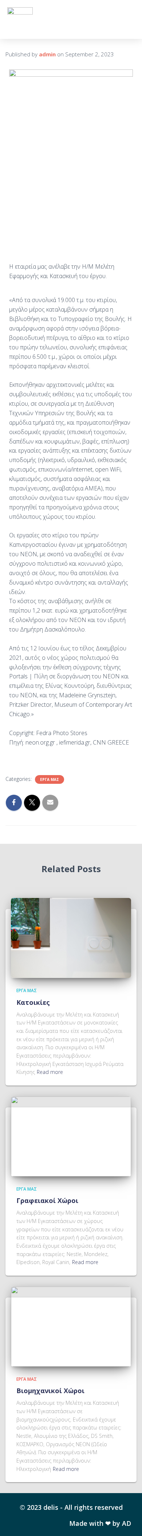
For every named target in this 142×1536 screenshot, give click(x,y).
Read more (50, 1071)
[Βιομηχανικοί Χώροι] (71, 1326)
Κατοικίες (33, 1002)
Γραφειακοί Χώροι (47, 1200)
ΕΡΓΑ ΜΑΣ (49, 779)
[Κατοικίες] (71, 937)
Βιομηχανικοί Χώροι (50, 1390)
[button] (128, 19)
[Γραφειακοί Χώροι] (71, 1135)
